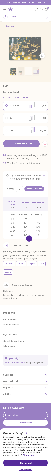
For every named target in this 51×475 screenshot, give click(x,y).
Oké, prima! (25, 462)
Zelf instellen (25, 470)
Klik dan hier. (28, 455)
